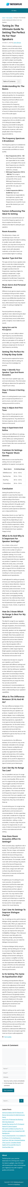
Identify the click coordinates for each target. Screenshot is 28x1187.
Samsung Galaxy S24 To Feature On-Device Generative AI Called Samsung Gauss (13, 1115)
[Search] (21, 1101)
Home (3, 17)
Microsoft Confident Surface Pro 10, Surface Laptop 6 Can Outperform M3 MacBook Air (13, 1131)
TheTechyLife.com (18, 1182)
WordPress (17, 1184)
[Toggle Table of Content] (18, 81)
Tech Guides (9, 17)
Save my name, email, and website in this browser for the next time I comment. (14, 1083)
